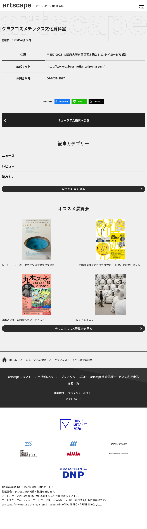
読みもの (8, 177)
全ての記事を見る (73, 189)
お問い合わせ (73, 399)
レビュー (8, 166)
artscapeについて (19, 376)
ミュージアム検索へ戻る (73, 120)
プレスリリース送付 (74, 376)
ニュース (8, 156)
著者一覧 (73, 383)
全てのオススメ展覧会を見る (73, 328)
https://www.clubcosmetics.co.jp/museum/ (76, 66)
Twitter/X (97, 101)
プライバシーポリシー (80, 393)
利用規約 (59, 393)
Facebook (63, 101)
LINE (80, 101)
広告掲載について (46, 376)
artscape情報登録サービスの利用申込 (114, 376)
